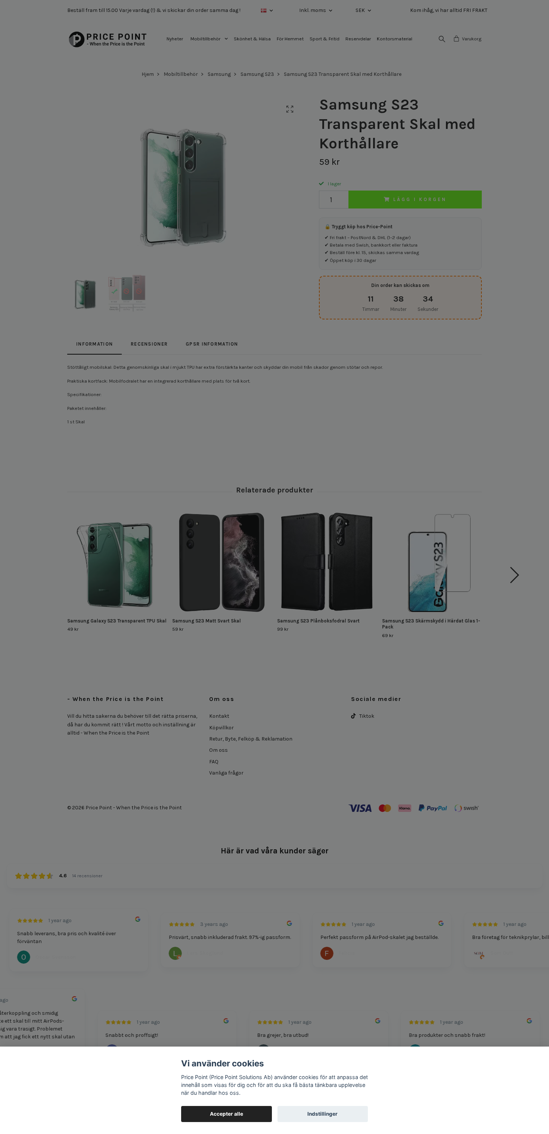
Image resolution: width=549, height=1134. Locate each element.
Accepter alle (226, 1114)
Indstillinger (322, 1114)
